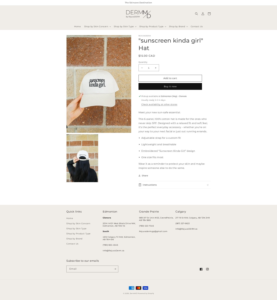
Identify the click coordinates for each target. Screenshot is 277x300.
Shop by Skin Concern (78, 223)
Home (69, 218)
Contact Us (72, 243)
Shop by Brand (74, 238)
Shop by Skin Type (76, 228)
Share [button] (145, 175)
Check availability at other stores (159, 104)
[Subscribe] (115, 269)
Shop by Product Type (78, 233)
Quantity (142, 62)
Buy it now (170, 86)
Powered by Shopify (146, 293)
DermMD (133, 293)
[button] (97, 26)
